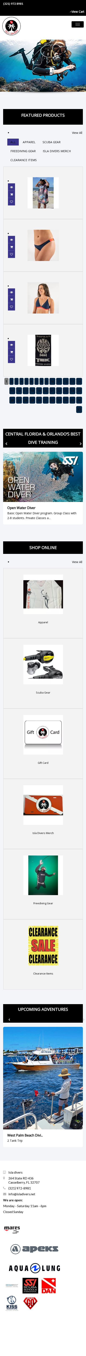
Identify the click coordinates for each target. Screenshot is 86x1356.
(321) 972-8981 (19, 1188)
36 (79, 400)
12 (65, 381)
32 (52, 400)
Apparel (29, 142)
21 (52, 391)
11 (59, 381)
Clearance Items (23, 160)
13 (72, 381)
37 (79, 409)
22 (59, 391)
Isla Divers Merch (57, 151)
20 (45, 391)
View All (77, 133)
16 (19, 391)
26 (12, 400)
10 (52, 381)
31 (45, 400)
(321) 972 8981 (13, 3)
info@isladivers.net (21, 1194)
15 (12, 391)
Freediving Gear (23, 151)
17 (25, 391)
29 (32, 400)
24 (72, 391)
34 (65, 400)
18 (32, 391)
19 (39, 391)
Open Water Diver (21, 508)
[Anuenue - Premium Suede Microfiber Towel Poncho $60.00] (43, 169)
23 (65, 391)
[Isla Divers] (13, 28)
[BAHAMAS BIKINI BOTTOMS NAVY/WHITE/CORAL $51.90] (43, 222)
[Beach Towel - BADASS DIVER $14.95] (43, 327)
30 (39, 400)
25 (79, 391)
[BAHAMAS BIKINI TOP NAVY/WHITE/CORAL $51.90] (43, 274)
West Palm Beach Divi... (25, 1135)
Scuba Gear (52, 142)
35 (72, 400)
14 (79, 381)
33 (59, 400)
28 (25, 400)
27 (19, 400)
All (13, 142)
